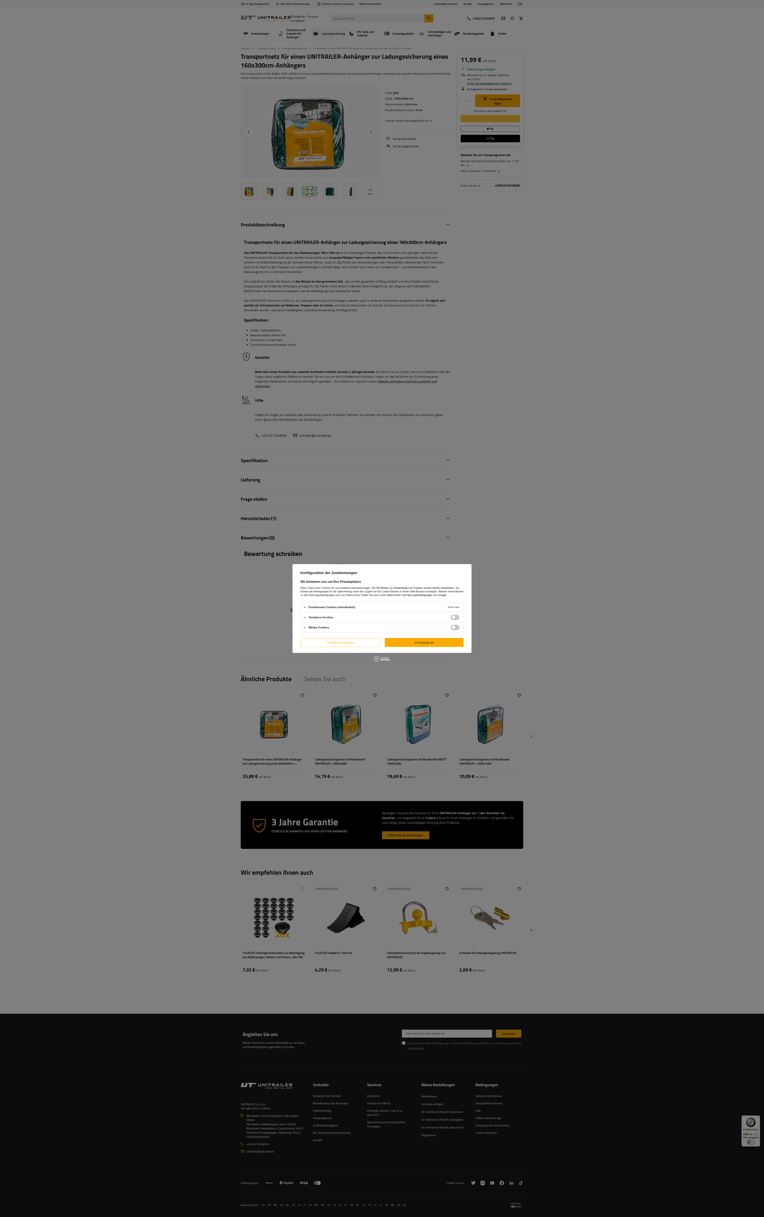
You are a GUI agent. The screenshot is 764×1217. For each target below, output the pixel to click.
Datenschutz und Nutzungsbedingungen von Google (416, 595)
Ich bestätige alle (424, 642)
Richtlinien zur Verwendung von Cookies (399, 587)
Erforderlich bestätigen (340, 642)
